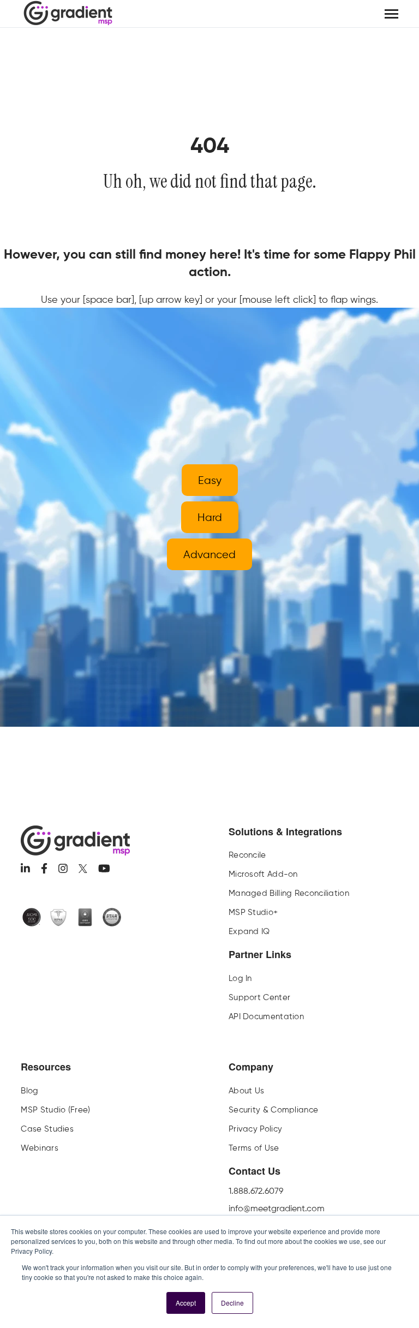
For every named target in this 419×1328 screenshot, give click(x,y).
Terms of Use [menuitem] (254, 1148)
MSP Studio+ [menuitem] (253, 912)
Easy (210, 480)
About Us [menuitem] (246, 1091)
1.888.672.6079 (256, 1191)
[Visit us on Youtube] (104, 868)
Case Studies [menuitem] (47, 1129)
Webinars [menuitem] (39, 1148)
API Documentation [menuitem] (266, 1016)
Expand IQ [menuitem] (249, 931)
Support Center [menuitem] (259, 997)
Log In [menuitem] (240, 978)
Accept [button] (186, 1302)
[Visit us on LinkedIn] (25, 868)
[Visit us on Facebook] (44, 868)
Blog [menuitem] (29, 1091)
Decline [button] (232, 1302)
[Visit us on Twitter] (83, 868)
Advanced (209, 554)
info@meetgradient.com (277, 1208)
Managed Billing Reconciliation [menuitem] (289, 893)
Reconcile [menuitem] (247, 855)
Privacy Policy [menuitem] (255, 1129)
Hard (209, 517)
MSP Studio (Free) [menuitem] (55, 1110)
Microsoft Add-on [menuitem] (263, 874)
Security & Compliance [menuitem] (273, 1110)
